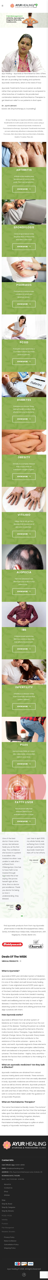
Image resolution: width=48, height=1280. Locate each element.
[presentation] (4, 876)
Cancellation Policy (11, 1245)
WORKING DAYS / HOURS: (11, 1176)
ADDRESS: (5, 1172)
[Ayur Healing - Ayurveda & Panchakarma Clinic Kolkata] (21, 5)
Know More (22, 189)
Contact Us (8, 1188)
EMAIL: (4, 1168)
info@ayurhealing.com (15, 1168)
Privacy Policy (9, 1237)
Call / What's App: (8, 1165)
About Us (7, 1184)
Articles (7, 1195)
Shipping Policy (9, 1248)
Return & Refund (10, 1241)
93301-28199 (20, 1165)
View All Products (10, 961)
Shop (6, 1191)
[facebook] (24, 1274)
